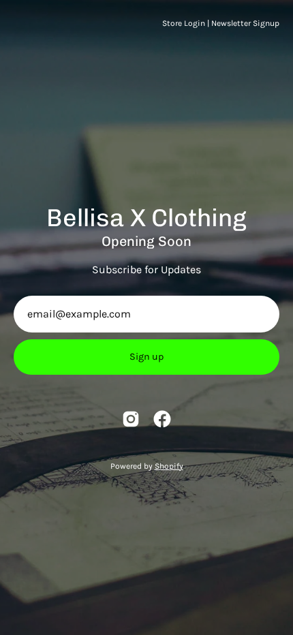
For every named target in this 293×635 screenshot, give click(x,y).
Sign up (146, 356)
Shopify (169, 466)
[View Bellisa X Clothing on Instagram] (131, 419)
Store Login (183, 23)
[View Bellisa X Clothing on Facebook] (162, 419)
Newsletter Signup (245, 23)
